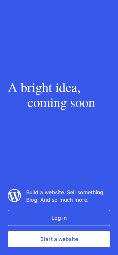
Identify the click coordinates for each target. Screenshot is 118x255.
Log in (59, 217)
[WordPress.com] (14, 200)
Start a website (59, 239)
